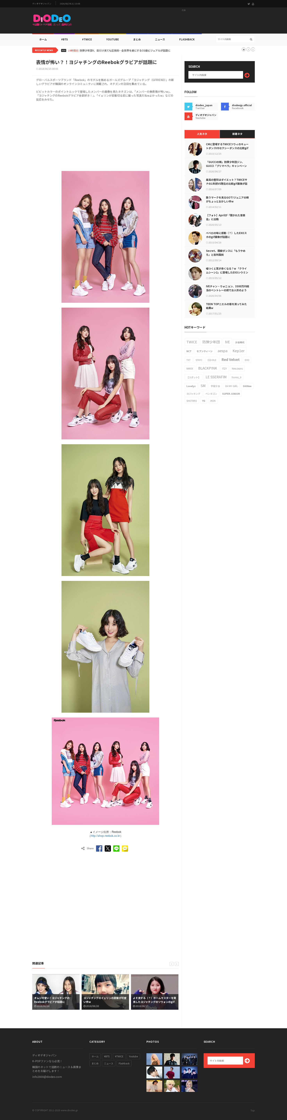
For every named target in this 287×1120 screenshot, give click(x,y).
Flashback (187, 39)
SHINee (247, 386)
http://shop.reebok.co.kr (105, 836)
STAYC (199, 359)
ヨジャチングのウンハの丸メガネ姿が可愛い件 (154, 1000)
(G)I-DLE (212, 359)
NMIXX (189, 368)
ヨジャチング (193, 393)
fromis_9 (236, 377)
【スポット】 (193, 377)
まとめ (137, 39)
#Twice (87, 39)
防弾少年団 (211, 341)
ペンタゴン (211, 393)
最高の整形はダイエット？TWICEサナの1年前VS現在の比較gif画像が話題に (226, 183)
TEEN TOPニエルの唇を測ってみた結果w (226, 306)
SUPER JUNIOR (231, 393)
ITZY (224, 368)
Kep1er (238, 350)
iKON (213, 400)
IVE (227, 341)
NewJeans (237, 368)
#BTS (64, 39)
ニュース (160, 39)
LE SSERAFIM (216, 376)
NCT (189, 351)
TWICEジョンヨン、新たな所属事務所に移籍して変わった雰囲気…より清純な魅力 (127, 50)
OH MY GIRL (231, 386)
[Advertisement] (184, 21)
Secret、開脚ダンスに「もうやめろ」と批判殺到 (225, 252)
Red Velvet (230, 359)
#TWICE (119, 1056)
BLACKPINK (207, 367)
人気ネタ (202, 134)
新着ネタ (237, 134)
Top (252, 1110)
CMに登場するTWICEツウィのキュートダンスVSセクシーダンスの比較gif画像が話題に (227, 148)
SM (203, 385)
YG (203, 400)
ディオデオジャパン (41, 3)
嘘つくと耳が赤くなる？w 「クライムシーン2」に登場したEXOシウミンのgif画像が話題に (227, 272)
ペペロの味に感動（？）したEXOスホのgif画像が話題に (226, 235)
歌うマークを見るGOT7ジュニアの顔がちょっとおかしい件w (227, 199)
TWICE (191, 341)
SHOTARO (191, 400)
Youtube (133, 1056)
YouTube (112, 39)
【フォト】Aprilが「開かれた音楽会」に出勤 (225, 217)
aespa (222, 350)
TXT (188, 359)
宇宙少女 (215, 386)
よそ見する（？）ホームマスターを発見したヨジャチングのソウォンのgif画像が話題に (105, 1002)
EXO (247, 359)
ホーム (43, 39)
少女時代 (239, 342)
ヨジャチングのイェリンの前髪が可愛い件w (55, 1000)
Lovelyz (191, 386)
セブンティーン (205, 351)
